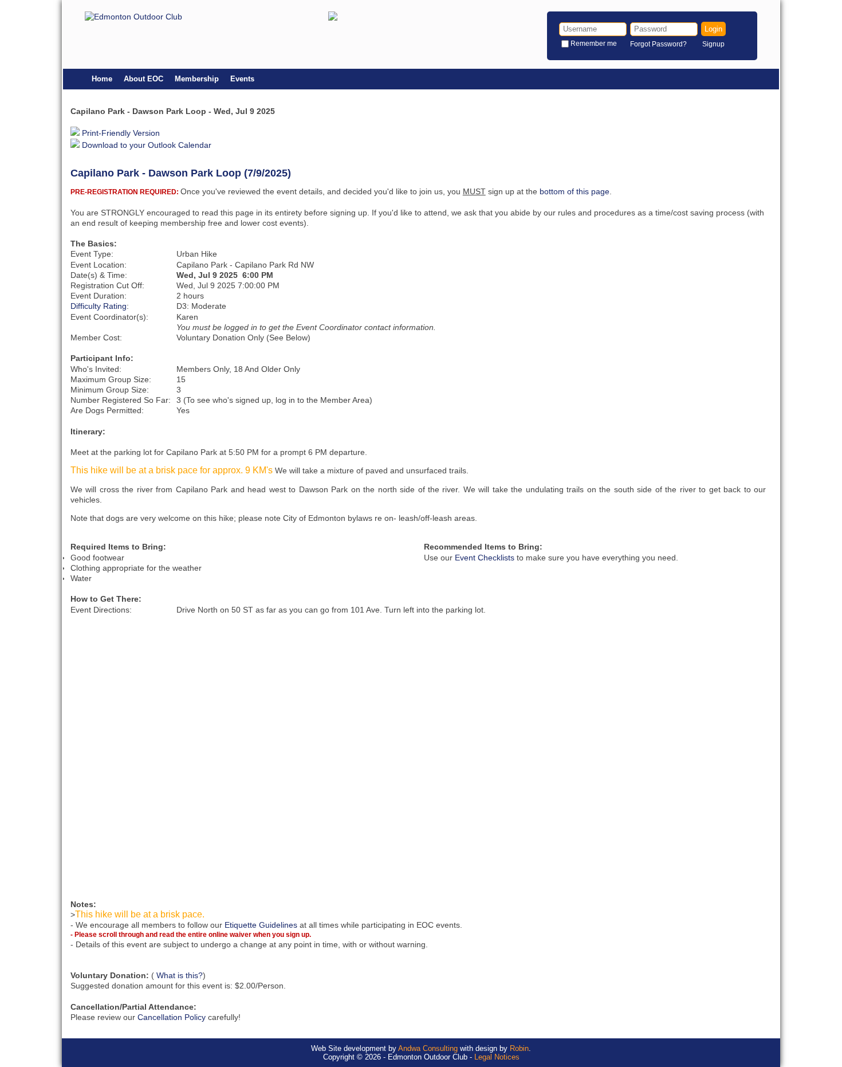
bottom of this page (574, 191)
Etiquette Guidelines (261, 924)
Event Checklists (484, 557)
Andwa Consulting (428, 1048)
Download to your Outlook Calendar (145, 145)
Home (102, 78)
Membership (197, 78)
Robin (519, 1048)
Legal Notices (497, 1057)
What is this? (179, 975)
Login (713, 29)
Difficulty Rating (98, 306)
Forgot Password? (658, 44)
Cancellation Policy (171, 1017)
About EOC (143, 78)
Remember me (593, 44)
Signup (713, 44)
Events (242, 78)
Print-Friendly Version (120, 133)
